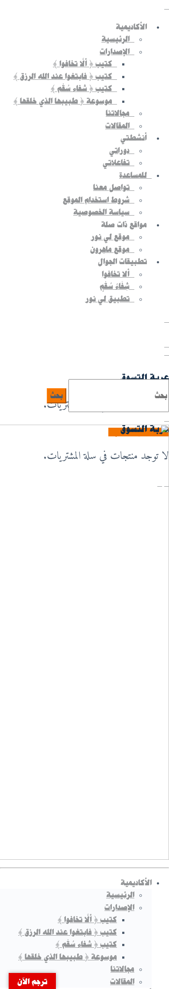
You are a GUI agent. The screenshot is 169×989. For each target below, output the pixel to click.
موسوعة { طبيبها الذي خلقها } (67, 957)
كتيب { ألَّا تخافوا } (87, 919)
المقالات (122, 981)
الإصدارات (119, 907)
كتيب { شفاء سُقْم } (86, 944)
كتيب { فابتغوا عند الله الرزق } (67, 932)
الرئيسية (120, 895)
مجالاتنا (122, 969)
